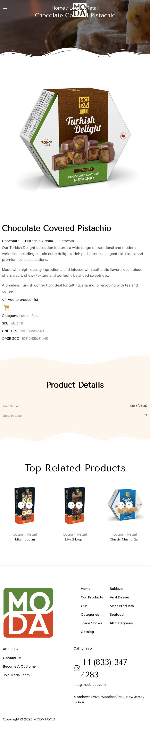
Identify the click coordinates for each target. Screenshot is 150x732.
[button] (5, 10)
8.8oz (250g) (138, 406)
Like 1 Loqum (25, 539)
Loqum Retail (29, 316)
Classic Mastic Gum (125, 539)
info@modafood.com (90, 685)
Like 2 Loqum (75, 539)
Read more (29, 505)
